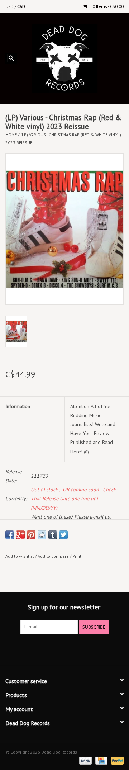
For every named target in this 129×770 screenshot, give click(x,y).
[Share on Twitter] (63, 534)
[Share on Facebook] (9, 534)
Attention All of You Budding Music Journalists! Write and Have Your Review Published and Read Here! (92, 429)
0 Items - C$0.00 (107, 6)
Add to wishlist (19, 556)
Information (17, 406)
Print (76, 556)
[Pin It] (31, 534)
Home (11, 134)
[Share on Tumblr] (52, 534)
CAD (21, 6)
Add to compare (54, 556)
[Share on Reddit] (42, 534)
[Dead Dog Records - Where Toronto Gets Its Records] (75, 58)
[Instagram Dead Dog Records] (84, 649)
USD (10, 6)
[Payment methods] (85, 760)
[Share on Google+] (20, 534)
